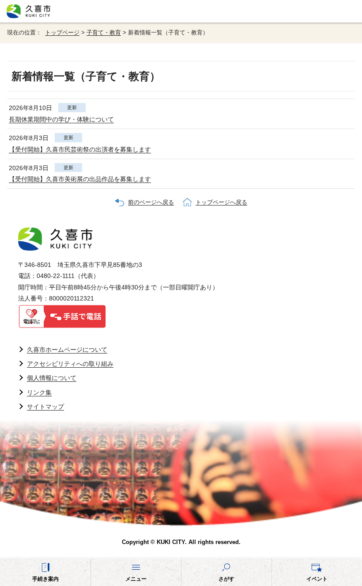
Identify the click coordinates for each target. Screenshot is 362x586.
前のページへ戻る (151, 202)
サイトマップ (45, 406)
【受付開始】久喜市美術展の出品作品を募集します (80, 179)
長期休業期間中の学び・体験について (61, 119)
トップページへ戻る (221, 202)
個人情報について (51, 377)
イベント (317, 579)
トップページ (62, 33)
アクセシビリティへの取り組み (70, 363)
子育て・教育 (104, 33)
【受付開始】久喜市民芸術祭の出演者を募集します (80, 149)
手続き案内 (45, 579)
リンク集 (39, 392)
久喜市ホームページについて (67, 349)
